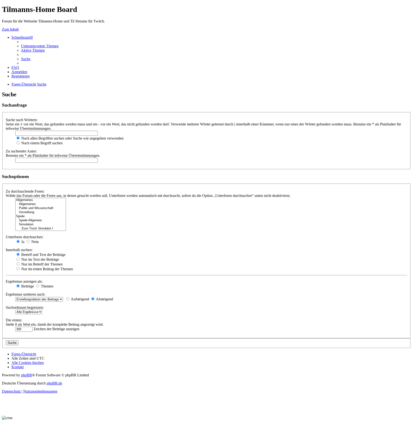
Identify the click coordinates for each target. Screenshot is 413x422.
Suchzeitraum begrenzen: (25, 307)
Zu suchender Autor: (21, 151)
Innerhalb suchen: (19, 250)
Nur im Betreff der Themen (41, 264)
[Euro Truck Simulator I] (41, 229)
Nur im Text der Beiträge (39, 259)
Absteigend (104, 299)
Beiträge (27, 286)
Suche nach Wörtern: (22, 120)
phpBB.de (54, 383)
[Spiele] (41, 216)
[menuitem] (40, 46)
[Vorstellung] (41, 212)
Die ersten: (14, 320)
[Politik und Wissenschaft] (41, 208)
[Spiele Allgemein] (41, 220)
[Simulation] (41, 224)
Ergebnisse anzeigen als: (24, 281)
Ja (22, 242)
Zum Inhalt (10, 29)
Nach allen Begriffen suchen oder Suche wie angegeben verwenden (72, 138)
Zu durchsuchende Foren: (25, 191)
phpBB (26, 375)
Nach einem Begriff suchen (41, 143)
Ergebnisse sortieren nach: (25, 294)
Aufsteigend (79, 299)
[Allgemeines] (41, 200)
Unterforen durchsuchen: (24, 237)
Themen (46, 286)
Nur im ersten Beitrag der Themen (46, 269)
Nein (34, 242)
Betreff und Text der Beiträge (42, 255)
